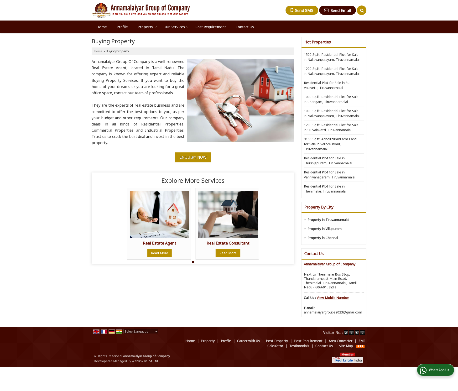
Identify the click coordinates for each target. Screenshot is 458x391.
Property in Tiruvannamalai (328, 219)
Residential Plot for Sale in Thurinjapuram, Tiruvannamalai (328, 160)
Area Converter (340, 341)
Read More (159, 253)
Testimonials (299, 346)
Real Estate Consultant (228, 243)
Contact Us (245, 26)
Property (145, 26)
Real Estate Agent (159, 243)
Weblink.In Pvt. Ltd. (145, 361)
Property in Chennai (322, 237)
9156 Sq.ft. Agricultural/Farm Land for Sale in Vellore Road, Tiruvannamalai (330, 144)
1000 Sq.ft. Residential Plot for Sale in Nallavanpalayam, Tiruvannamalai (331, 113)
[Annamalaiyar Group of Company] (141, 10)
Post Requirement (210, 26)
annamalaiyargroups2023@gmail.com (333, 312)
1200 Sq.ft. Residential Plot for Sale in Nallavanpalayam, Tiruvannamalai (331, 71)
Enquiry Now (193, 157)
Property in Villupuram (324, 228)
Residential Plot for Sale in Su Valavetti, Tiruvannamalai (326, 85)
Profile (122, 26)
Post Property (277, 341)
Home (101, 26)
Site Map (346, 346)
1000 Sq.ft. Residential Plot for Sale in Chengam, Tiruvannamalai (331, 99)
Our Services (174, 26)
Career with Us (248, 341)
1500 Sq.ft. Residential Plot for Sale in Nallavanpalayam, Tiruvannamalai (331, 57)
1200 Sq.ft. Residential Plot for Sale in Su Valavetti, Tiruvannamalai (331, 127)
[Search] (361, 10)
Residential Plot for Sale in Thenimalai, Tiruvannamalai (325, 188)
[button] (333, 297)
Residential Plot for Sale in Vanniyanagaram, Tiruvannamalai (329, 174)
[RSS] (360, 346)
